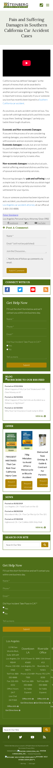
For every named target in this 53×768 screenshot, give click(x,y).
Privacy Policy (30, 748)
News (9, 497)
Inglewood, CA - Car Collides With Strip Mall (23, 522)
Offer (9, 426)
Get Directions (11, 710)
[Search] (44, 544)
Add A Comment (16, 270)
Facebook (13, 223)
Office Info (12, 706)
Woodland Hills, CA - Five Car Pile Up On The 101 (26, 514)
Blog (8, 376)
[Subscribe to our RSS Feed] (24, 379)
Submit (26, 365)
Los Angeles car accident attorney (19, 204)
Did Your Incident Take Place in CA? (24, 341)
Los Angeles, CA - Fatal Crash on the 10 (21, 506)
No (9, 349)
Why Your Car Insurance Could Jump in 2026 (24, 411)
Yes (10, 345)
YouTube (41, 223)
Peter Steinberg (10, 215)
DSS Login (32, 763)
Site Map (23, 763)
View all (39, 416)
